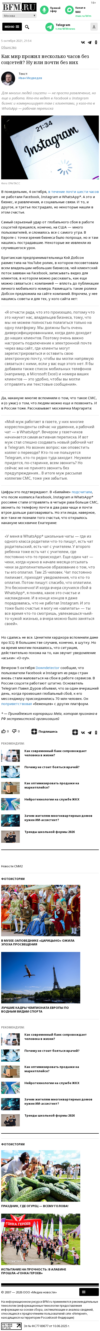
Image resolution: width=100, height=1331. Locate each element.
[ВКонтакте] (83, 42)
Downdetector (48, 667)
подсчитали (82, 491)
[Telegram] (89, 42)
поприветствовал (16, 703)
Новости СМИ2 (12, 866)
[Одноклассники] (96, 42)
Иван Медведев (30, 78)
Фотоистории (13, 879)
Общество (9, 47)
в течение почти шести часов (73, 191)
